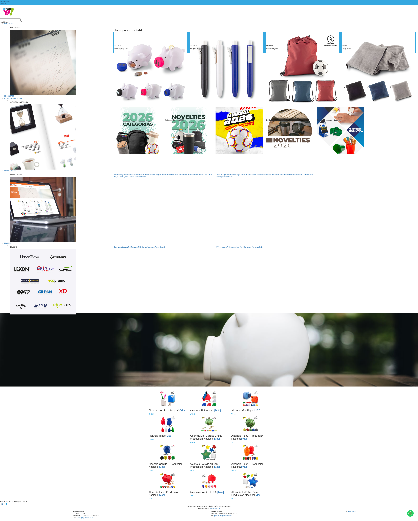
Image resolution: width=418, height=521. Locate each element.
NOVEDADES (8, 23)
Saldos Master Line (200, 174)
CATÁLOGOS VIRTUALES (13, 98)
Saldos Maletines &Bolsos (299, 174)
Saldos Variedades (268, 174)
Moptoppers (151, 247)
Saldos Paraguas (221, 174)
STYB (217, 247)
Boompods (118, 247)
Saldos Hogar (155, 174)
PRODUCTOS (9, 96)
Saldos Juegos (178, 174)
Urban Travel (239, 247)
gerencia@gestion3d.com (223, 515)
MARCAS (7, 243)
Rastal (162, 247)
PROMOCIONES (10, 171)
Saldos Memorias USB (282, 174)
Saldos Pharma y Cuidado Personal (239, 174)
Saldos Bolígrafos (120, 174)
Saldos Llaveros (188, 174)
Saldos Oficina (141, 177)
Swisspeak (223, 247)
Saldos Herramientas (143, 174)
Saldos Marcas (228, 177)
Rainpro (157, 247)
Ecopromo (134, 247)
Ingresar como (5, 2)
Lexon (144, 247)
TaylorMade (231, 247)
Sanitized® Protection (251, 247)
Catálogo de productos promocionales (209, 13)
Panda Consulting (214, 508)
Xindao (261, 247)
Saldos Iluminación (166, 174)
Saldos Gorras (131, 174)
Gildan (140, 247)
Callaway (125, 247)
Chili (129, 247)
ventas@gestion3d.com (85, 518)
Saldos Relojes (257, 174)
